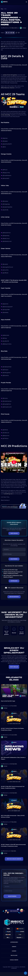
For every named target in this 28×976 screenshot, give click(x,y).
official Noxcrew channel (7, 87)
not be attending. (5, 114)
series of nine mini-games (10, 75)
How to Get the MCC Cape (11, 569)
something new (8, 493)
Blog (2, 8)
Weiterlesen (14, 580)
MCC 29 (3, 46)
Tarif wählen (14, 533)
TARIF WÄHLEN (14, 666)
